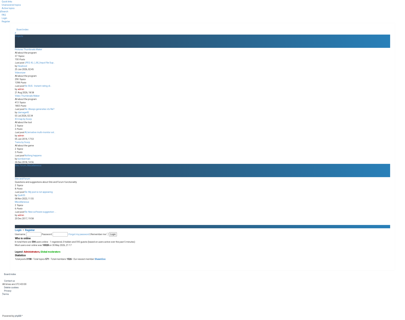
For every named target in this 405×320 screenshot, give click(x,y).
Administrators (32, 252)
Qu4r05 (21, 195)
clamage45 (23, 112)
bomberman (24, 159)
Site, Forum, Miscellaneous (28, 165)
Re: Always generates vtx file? (39, 109)
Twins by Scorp (22, 142)
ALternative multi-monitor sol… (40, 132)
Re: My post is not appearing (39, 192)
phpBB (18, 316)
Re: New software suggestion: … (40, 212)
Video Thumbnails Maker (27, 96)
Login (18, 230)
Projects (19, 36)
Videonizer (20, 72)
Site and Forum (22, 178)
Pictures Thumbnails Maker (28, 49)
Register (30, 230)
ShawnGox (100, 259)
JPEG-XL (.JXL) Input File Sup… (40, 62)
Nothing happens (33, 155)
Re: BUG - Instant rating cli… (38, 86)
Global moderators (50, 252)
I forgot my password (78, 234)
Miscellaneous (22, 202)
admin (21, 89)
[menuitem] (10, 5)
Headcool (22, 66)
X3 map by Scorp (23, 119)
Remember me (98, 234)
